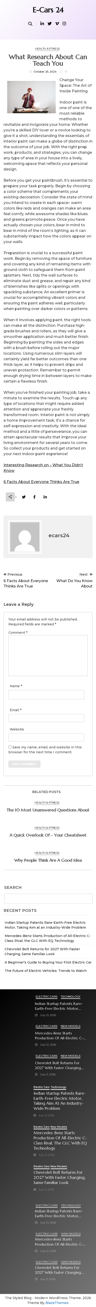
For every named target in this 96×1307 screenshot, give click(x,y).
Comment (17, 632)
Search (13, 888)
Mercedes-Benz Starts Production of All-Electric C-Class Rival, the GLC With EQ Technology (59, 1035)
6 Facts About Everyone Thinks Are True (41, 482)
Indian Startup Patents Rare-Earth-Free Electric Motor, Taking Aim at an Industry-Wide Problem (59, 1006)
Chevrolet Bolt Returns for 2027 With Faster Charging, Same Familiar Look (58, 1065)
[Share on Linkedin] (45, 497)
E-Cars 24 (48, 9)
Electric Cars (46, 996)
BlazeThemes (57, 1303)
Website (17, 729)
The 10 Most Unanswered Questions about (48, 810)
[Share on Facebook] (34, 497)
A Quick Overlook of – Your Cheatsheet (48, 835)
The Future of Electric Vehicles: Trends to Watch (46, 971)
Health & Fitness (47, 48)
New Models (70, 1026)
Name (16, 686)
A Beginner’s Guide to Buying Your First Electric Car (48, 962)
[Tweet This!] (24, 497)
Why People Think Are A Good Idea (48, 860)
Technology (70, 996)
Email (15, 710)
